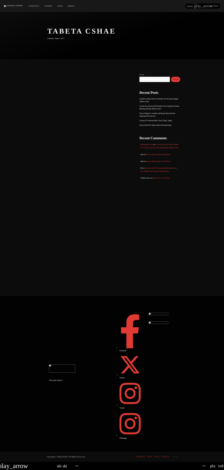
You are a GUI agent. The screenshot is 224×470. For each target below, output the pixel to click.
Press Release (56, 81)
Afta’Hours (148, 205)
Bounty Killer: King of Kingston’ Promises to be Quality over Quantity (163, 238)
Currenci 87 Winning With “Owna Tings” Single (155, 121)
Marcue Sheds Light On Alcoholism (158, 154)
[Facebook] (176, 457)
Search (141, 74)
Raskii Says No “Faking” (161, 178)
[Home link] (13, 6)
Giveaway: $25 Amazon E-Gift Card (164, 274)
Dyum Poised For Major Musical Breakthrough (155, 125)
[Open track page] (70, 466)
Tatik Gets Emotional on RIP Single (164, 250)
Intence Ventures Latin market (162, 262)
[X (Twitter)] (173, 457)
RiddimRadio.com (146, 145)
